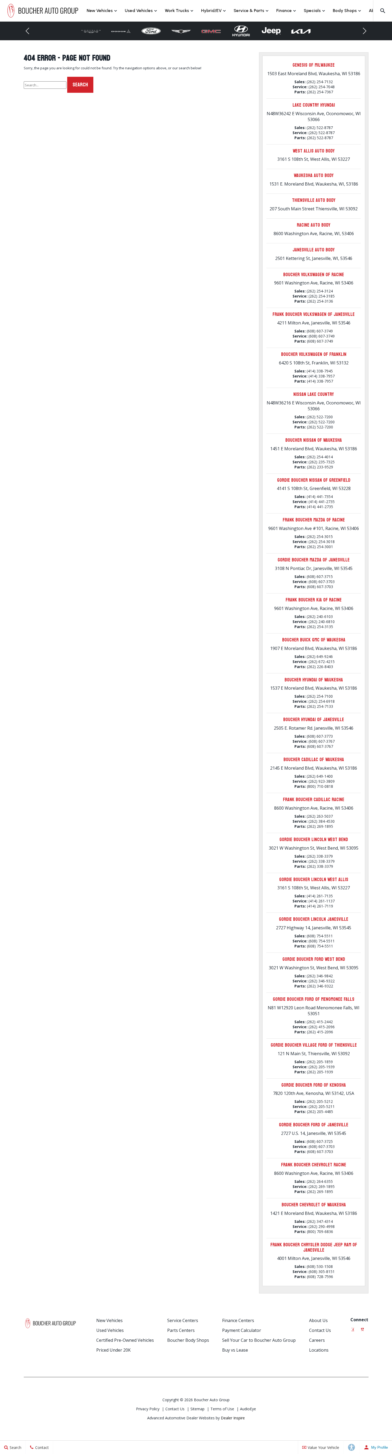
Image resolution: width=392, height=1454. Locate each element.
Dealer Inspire (233, 1417)
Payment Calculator (241, 1330)
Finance (284, 10)
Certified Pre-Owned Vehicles (125, 1340)
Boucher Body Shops (188, 1340)
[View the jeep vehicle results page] (271, 31)
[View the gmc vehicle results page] (211, 31)
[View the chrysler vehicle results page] (91, 31)
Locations (319, 1350)
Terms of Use (222, 1408)
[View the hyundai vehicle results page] (241, 31)
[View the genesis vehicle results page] (181, 31)
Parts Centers (181, 1330)
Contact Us (320, 1330)
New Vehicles (100, 10)
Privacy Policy (147, 1408)
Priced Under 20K (113, 1350)
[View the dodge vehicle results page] (121, 31)
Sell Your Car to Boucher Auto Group (259, 1340)
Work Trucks (177, 10)
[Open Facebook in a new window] (352, 1328)
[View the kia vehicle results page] (301, 31)
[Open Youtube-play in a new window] (362, 1328)
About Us (318, 1320)
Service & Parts (249, 10)
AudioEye (248, 1408)
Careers (317, 1340)
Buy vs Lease (235, 1350)
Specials (312, 10)
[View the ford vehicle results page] (151, 31)
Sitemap (197, 1408)
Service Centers (182, 1320)
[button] (382, 10)
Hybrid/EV (211, 10)
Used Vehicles (139, 10)
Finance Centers (238, 1320)
